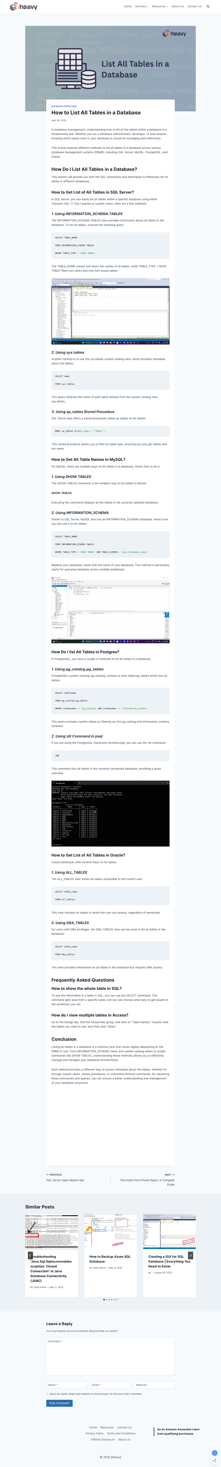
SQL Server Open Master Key (65, 1177)
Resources (107, 1427)
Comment (55, 1341)
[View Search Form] (208, 6)
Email (96, 1385)
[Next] (190, 1255)
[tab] (104, 1299)
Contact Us (194, 6)
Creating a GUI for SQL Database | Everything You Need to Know (169, 1261)
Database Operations (64, 106)
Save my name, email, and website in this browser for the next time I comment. (96, 1393)
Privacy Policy (94, 1433)
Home (128, 6)
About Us (178, 6)
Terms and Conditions (121, 1433)
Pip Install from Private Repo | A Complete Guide (147, 1179)
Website (141, 1385)
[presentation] (51, 1231)
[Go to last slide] (30, 1255)
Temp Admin (40, 1287)
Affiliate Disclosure (103, 1439)
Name (53, 1385)
